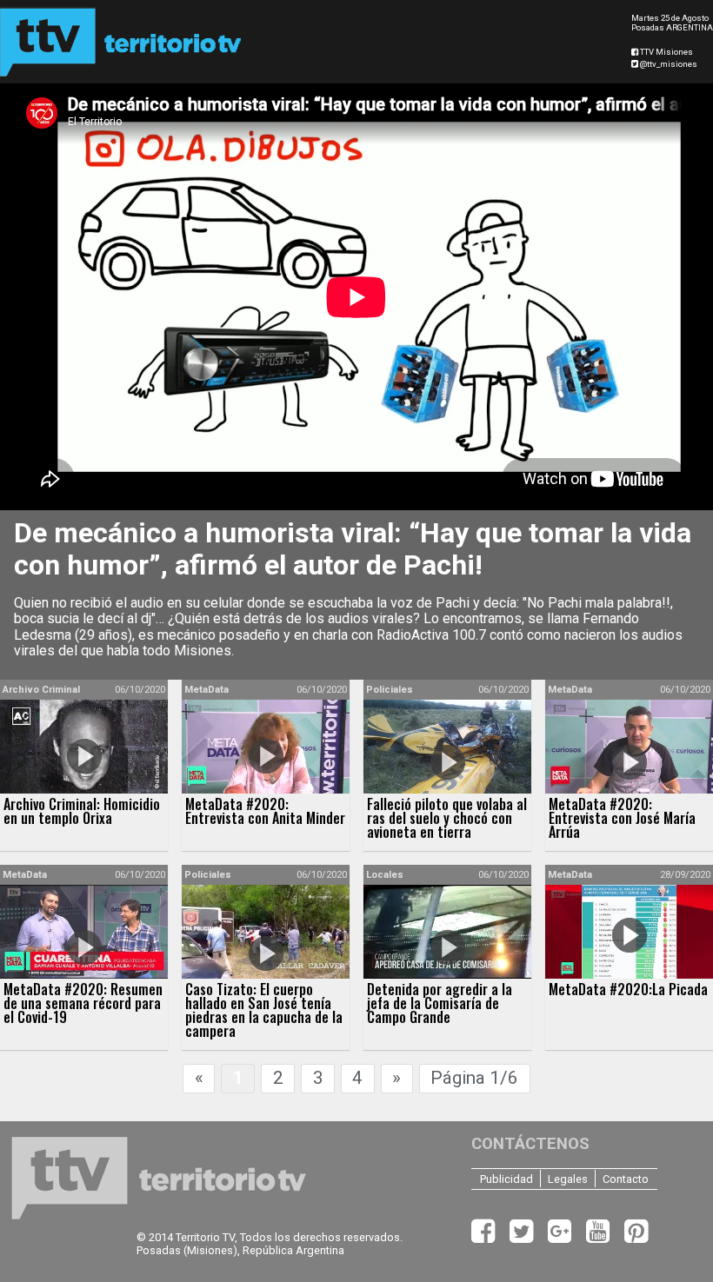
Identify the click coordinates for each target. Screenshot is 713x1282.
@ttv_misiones (667, 64)
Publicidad (506, 1179)
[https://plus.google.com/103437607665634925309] (561, 1236)
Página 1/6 (474, 1077)
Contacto (626, 1179)
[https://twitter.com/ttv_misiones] (523, 1236)
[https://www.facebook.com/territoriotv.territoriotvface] (484, 1236)
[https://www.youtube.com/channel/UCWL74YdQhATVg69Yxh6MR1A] (599, 1236)
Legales (568, 1179)
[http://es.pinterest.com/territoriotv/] (636, 1236)
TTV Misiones (665, 51)
